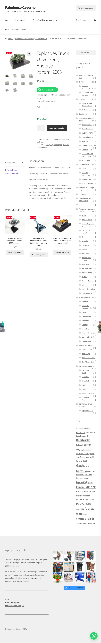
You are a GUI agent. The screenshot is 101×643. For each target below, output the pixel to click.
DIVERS (81, 82)
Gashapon (58, 145)
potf (85, 504)
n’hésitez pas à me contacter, (27, 578)
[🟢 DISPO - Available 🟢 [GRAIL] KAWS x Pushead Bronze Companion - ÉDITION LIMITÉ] (91, 567)
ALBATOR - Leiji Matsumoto (87, 155)
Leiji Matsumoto (85, 491)
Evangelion (86, 137)
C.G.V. (7, 599)
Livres (81, 205)
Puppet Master (87, 281)
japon (79, 482)
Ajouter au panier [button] (15, 252)
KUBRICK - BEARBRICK (86, 87)
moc (88, 495)
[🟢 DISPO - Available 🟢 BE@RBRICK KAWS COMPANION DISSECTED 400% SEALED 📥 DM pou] (80, 567)
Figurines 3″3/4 (85, 371)
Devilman (85, 253)
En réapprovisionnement (15, 29)
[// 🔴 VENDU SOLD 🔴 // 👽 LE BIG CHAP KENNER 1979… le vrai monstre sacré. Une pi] (91, 556)
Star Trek (85, 264)
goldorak (91, 471)
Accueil (8, 20)
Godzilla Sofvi (87, 110)
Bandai (92, 433)
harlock (80, 478)
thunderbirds (42, 147)
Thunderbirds (87, 341)
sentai (78, 509)
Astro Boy (85, 329)
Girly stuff (85, 337)
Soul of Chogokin (88, 333)
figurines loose (87, 411)
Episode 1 (85, 381)
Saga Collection (88, 393)
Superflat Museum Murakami (45, 20)
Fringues (82, 194)
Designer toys (84, 164)
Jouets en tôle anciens (87, 93)
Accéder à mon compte (14, 605)
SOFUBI (82, 99)
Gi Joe (84, 237)
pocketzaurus (89, 499)
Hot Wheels (86, 362)
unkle (84, 523)
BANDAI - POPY (87, 133)
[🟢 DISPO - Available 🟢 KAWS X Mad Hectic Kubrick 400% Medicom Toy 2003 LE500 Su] (80, 556)
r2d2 (89, 504)
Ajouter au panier (57, 128)
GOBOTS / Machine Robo (87, 307)
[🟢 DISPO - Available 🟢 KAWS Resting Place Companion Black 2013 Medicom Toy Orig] (69, 556)
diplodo (90, 453)
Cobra (84, 312)
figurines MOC (87, 457)
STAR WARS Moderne (86, 366)
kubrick (90, 487)
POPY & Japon (84, 297)
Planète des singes (86, 259)
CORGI (84, 349)
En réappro (83, 114)
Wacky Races (87, 125)
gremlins (79, 475)
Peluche (79, 499)
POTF (84, 385)
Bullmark (79, 445)
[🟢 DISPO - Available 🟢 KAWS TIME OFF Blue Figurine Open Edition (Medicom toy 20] (80, 577)
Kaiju (86, 482)
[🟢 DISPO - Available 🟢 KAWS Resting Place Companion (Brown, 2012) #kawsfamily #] (58, 556)
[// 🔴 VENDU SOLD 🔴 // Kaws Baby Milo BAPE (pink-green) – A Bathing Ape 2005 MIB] (58, 577)
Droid (78, 457)
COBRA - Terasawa (89, 145)
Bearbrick (84, 436)
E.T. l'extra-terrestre (86, 231)
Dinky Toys (86, 354)
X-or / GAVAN (86, 316)
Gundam (85, 150)
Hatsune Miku (87, 268)
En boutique (20, 20)
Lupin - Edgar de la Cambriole (88, 225)
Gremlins (85, 241)
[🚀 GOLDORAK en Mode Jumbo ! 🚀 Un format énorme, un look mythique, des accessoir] (58, 567)
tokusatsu (79, 523)
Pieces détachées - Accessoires (86, 199)
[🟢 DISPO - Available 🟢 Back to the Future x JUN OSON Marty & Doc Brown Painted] (91, 577)
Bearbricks (83, 440)
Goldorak (85, 320)
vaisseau (91, 523)
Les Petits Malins (88, 289)
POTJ (84, 389)
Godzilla (85, 141)
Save (10, 53)
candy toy (49, 145)
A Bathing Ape (81, 429)
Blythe (84, 277)
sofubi (85, 508)
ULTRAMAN (86, 160)
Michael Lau (86, 179)
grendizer (87, 475)
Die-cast (84, 454)
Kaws (84, 168)
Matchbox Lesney (88, 358)
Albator (84, 325)
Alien (83, 285)
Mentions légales (12, 602)
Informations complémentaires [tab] (12, 171)
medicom (81, 495)
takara (85, 514)
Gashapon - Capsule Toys (24, 39)
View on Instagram (75, 588)
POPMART (85, 245)
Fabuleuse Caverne (20, 7)
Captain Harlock (86, 450)
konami (66, 145)
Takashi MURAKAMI (86, 174)
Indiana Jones (87, 272)
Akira (89, 428)
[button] (29, 54)
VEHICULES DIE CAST (86, 345)
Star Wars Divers (85, 398)
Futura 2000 (81, 461)
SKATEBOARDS (87, 183)
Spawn (84, 249)
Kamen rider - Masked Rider (87, 104)
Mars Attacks (87, 220)
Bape (78, 436)
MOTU (84, 215)
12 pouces (85, 377)
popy (79, 503)
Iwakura (87, 478)
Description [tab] (10, 162)
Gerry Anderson (41, 39)
